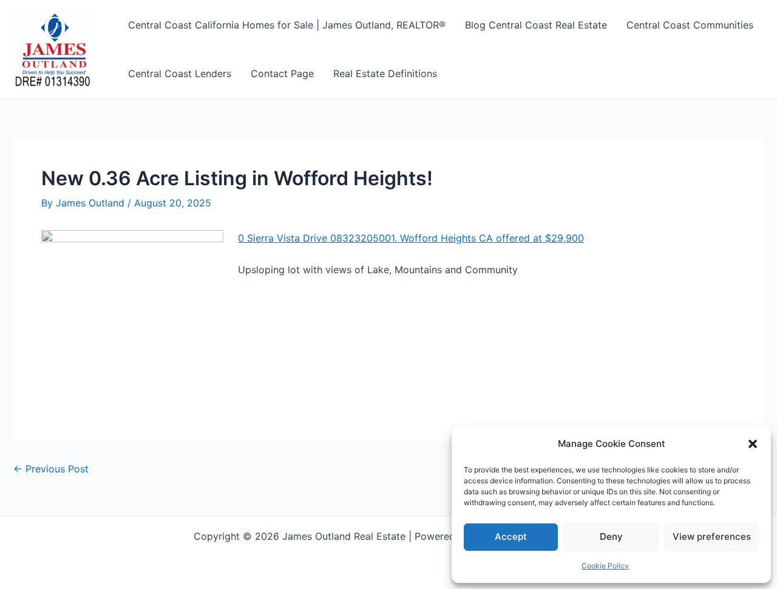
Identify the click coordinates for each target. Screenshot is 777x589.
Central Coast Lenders (179, 73)
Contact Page (282, 73)
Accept (511, 536)
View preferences (712, 536)
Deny (611, 536)
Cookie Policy (605, 565)
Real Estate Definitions (385, 73)
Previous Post (51, 469)
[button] (753, 444)
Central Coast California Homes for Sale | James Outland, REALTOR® (287, 25)
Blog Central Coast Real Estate (536, 25)
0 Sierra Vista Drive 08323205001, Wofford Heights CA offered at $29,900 (411, 238)
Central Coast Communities (689, 25)
